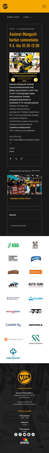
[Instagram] (20, 434)
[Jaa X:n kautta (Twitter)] (16, 159)
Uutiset (11, 151)
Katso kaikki (36, 171)
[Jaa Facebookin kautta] (10, 159)
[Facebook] (15, 434)
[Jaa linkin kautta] (22, 159)
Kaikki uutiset (13, 17)
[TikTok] (33, 434)
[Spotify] (28, 434)
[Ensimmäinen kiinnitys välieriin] (24, 184)
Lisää (26, 17)
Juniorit (11, 148)
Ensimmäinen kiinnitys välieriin (20, 198)
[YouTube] (24, 434)
